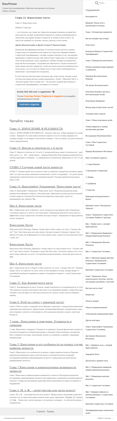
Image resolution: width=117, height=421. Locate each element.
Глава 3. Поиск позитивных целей (99, 120)
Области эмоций (92, 301)
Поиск (99, 3)
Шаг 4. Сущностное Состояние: (98, 251)
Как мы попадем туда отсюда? (97, 38)
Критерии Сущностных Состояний (99, 404)
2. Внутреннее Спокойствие (97, 170)
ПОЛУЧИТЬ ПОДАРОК (29, 105)
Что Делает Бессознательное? (97, 85)
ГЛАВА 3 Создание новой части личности (36, 167)
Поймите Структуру (104, 418)
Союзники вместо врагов (95, 113)
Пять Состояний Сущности (96, 158)
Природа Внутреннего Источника (99, 151)
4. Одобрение (91, 183)
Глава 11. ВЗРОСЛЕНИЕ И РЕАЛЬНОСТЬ (36, 128)
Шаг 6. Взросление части (26, 205)
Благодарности (91, 16)
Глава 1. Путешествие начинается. (99, 32)
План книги (90, 45)
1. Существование (93, 164)
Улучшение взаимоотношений (14, 418)
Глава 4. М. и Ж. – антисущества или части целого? (43, 390)
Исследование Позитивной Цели (98, 135)
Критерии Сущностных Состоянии (99, 270)
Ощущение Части (92, 354)
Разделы (50, 412)
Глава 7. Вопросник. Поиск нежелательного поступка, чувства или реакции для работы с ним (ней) (100, 279)
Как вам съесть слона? (94, 288)
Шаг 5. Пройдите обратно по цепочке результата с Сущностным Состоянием (99, 395)
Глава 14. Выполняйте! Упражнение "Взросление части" (45, 186)
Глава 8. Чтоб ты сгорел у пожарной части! (37, 302)
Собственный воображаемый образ (99, 314)
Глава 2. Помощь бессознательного (99, 60)
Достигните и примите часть (97, 360)
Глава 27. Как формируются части (31, 283)
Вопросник (90, 294)
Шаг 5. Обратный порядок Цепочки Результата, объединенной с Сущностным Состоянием (100, 260)
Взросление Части (21, 225)
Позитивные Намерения (95, 101)
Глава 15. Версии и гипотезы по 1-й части (36, 148)
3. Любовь (90, 177)
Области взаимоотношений (96, 307)
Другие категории (93, 320)
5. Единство (90, 190)
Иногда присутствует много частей (99, 107)
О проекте (41, 412)
